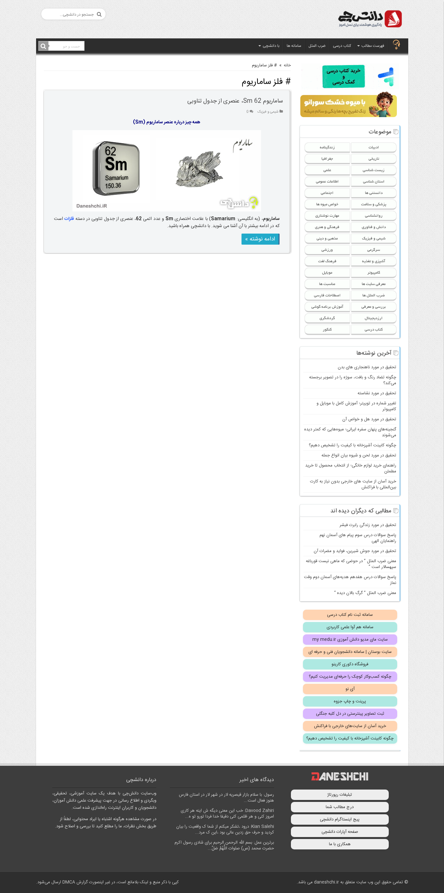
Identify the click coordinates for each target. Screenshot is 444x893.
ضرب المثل (317, 46)
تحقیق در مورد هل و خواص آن (369, 419)
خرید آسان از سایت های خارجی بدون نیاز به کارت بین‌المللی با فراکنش (353, 484)
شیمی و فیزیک (268, 112)
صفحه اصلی (396, 45)
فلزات (69, 219)
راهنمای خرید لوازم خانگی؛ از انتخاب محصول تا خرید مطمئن (350, 468)
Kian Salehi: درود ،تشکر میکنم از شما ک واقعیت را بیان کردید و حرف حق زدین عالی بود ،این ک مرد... (225, 829)
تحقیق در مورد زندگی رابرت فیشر (368, 525)
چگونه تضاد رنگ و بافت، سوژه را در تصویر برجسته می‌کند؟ (352, 380)
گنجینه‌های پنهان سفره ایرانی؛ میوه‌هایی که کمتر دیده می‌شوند (350, 432)
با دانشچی (271, 46)
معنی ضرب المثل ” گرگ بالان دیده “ (365, 593)
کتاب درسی (342, 46)
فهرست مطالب (372, 46)
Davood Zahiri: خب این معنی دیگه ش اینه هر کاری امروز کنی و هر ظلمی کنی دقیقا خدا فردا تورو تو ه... (227, 813)
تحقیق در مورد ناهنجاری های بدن (367, 367)
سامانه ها (294, 46)
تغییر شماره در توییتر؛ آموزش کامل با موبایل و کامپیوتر (356, 406)
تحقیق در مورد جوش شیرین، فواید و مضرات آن (355, 551)
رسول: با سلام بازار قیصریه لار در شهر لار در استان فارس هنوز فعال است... (226, 797)
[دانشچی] (369, 20)
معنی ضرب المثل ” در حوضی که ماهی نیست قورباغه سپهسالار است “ (351, 564)
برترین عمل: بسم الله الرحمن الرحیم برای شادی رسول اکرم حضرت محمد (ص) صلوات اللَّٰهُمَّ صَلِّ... (224, 845)
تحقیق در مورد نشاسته (377, 393)
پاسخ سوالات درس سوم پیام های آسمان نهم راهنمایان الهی (358, 538)
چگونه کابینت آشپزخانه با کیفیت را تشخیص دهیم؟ (352, 445)
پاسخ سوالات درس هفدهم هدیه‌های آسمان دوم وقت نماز (350, 580)
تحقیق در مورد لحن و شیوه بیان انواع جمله (358, 455)
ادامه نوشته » (260, 239)
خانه (287, 65)
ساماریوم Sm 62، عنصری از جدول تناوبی (235, 101)
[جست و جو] (43, 46)
